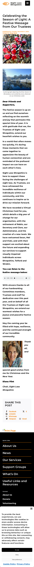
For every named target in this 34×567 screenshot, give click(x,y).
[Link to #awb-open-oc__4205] (27, 3)
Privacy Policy (23, 564)
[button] (31, 508)
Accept (17, 550)
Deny (17, 554)
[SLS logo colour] (12, 3)
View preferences (17, 559)
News (15, 33)
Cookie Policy (9, 564)
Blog (11, 33)
